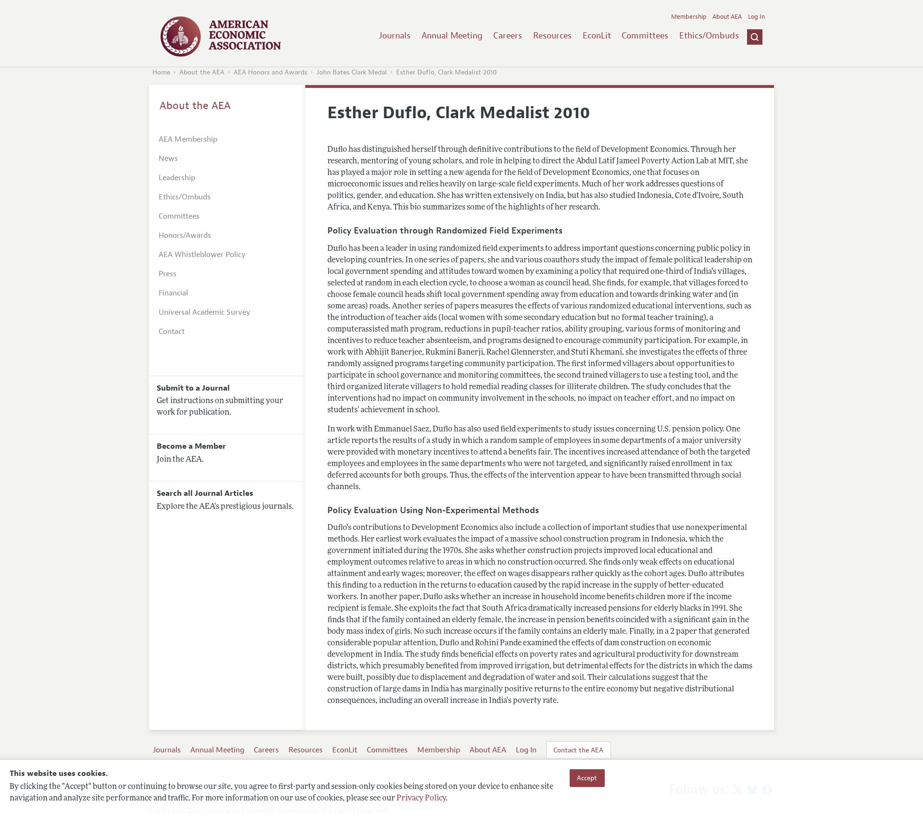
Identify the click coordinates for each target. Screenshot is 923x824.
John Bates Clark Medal (351, 72)
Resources (552, 35)
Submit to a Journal (193, 388)
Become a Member (191, 446)
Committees (645, 35)
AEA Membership (188, 139)
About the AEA (202, 72)
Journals (395, 35)
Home (161, 72)
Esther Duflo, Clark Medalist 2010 (446, 72)
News (168, 158)
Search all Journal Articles (205, 493)
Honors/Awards (185, 235)
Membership (689, 17)
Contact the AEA (578, 750)
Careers (507, 35)
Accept (587, 778)
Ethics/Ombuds (709, 35)
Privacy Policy (421, 798)
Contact (172, 331)
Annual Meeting (452, 35)
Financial (173, 293)
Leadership (177, 178)
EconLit (597, 35)
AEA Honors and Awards (270, 72)
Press (167, 274)
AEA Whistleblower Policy (202, 254)
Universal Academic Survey (204, 312)
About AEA (727, 17)
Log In (756, 17)
